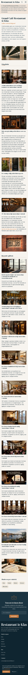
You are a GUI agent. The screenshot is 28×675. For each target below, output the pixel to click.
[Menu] (25, 2)
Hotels (9, 583)
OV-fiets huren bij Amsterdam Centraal (13, 214)
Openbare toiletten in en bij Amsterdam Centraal (13, 337)
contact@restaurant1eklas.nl (7, 661)
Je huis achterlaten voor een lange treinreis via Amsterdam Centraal (12, 86)
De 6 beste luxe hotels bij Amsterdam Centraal (13, 457)
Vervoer (22, 583)
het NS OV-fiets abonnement (9, 229)
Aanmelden (14, 616)
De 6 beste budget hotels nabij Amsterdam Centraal (11, 427)
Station (15, 583)
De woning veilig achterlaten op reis (12, 173)
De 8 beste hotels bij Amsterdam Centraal (14, 516)
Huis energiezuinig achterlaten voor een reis (14, 132)
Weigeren (14, 671)
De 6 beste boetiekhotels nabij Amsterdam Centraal (11, 487)
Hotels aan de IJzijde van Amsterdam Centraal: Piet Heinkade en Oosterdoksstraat (13, 276)
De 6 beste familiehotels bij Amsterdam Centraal (13, 367)
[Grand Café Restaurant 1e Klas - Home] (10, 2)
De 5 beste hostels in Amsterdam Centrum (11, 397)
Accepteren (6, 671)
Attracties (5, 586)
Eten (4, 583)
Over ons (3, 652)
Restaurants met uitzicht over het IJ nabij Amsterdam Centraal (14, 545)
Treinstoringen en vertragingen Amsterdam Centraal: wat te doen (12, 307)
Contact (3, 654)
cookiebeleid (7, 668)
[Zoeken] (22, 2)
